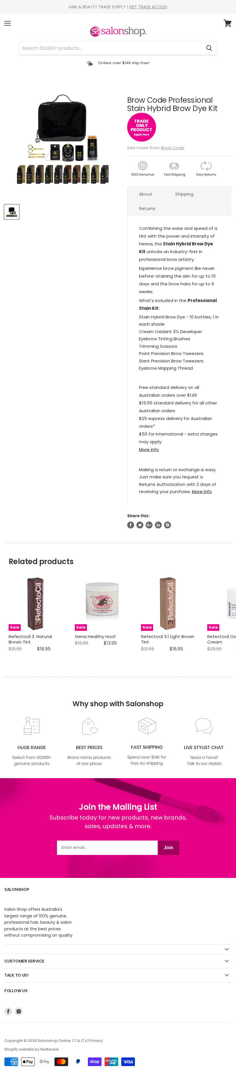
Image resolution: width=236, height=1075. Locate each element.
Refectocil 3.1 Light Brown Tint (167, 639)
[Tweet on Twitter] (139, 525)
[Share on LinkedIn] (158, 525)
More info (149, 449)
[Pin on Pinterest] (167, 525)
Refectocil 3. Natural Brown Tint (30, 639)
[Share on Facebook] (130, 525)
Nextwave (49, 1049)
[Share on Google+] (149, 525)
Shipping (184, 194)
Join (168, 847)
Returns (147, 208)
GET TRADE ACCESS (148, 7)
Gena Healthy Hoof (95, 636)
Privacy (96, 1040)
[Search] (209, 48)
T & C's (80, 1040)
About (145, 194)
